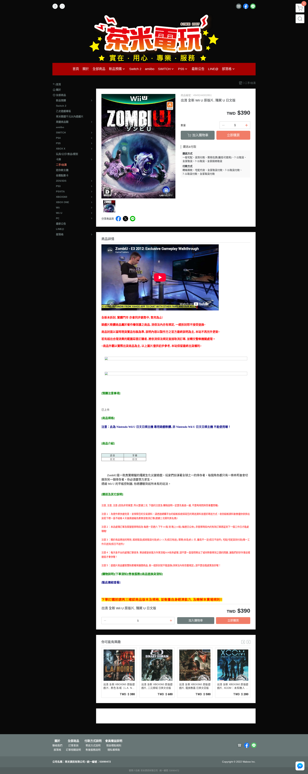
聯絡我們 (57, 745)
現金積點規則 (113, 745)
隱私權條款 (113, 749)
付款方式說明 (93, 741)
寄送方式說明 (93, 745)
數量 (183, 125)
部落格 (57, 749)
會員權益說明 (113, 741)
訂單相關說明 (73, 749)
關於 (57, 741)
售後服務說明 (93, 749)
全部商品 (73, 741)
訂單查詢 (73, 745)
